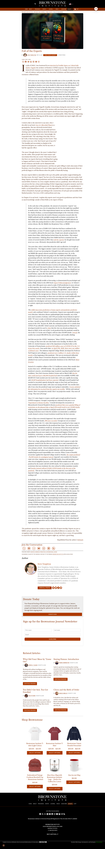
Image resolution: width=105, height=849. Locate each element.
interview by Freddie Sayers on (60, 65)
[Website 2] (61, 588)
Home (30, 804)
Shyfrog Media (99, 842)
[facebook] (40, 814)
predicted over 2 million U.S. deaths (59, 353)
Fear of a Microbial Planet (43, 125)
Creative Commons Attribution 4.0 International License (44, 552)
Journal (52, 804)
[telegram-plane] (62, 814)
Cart (75, 804)
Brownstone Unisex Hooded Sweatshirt (74, 745)
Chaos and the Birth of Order (66, 690)
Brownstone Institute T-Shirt (54, 745)
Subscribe (52, 639)
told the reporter (58, 240)
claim (49, 328)
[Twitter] (56, 588)
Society (54, 55)
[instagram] (55, 814)
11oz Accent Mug (74, 775)
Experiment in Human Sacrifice (39, 403)
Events (47, 804)
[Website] (58, 588)
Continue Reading (30, 684)
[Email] (53, 588)
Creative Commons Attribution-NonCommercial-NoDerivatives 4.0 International (21, 842)
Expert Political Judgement (62, 283)
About (35, 804)
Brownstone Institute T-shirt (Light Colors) (34, 745)
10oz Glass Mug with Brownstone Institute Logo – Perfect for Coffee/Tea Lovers (54, 778)
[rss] (64, 814)
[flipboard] (59, 814)
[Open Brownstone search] (96, 9)
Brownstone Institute (27, 12)
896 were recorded (50, 421)
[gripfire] (45, 814)
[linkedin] (52, 814)
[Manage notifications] (3, 845)
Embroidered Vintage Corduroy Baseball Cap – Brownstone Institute (35, 777)
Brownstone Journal (39, 12)
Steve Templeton (44, 564)
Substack (80, 540)
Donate (70, 804)
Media (58, 804)
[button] (35, 4)
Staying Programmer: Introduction (66, 659)
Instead (74, 332)
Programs (41, 804)
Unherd (73, 65)
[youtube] (50, 814)
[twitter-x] (43, 814)
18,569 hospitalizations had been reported (44, 380)
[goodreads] (57, 814)
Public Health (49, 12)
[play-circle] (48, 814)
